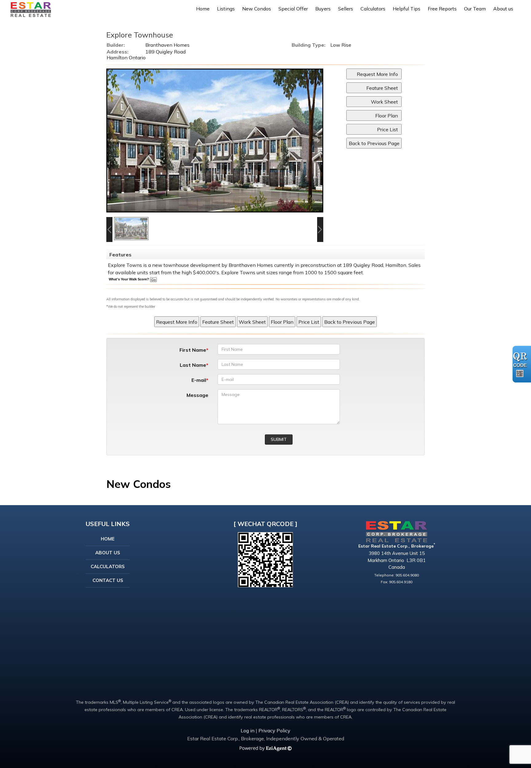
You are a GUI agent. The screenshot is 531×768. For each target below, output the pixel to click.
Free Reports (442, 9)
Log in (247, 730)
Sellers (345, 9)
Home (203, 9)
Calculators (372, 9)
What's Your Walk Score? (129, 279)
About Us (107, 553)
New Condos (256, 9)
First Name (192, 350)
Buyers (323, 9)
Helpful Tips (406, 9)
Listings (226, 9)
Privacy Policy (274, 730)
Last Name (193, 365)
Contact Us (107, 580)
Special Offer (293, 9)
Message (197, 395)
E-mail (198, 380)
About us (503, 9)
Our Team (475, 9)
